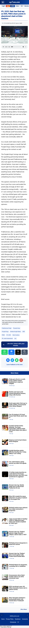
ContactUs (25, 619)
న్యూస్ (3, 6)
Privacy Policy (10, 619)
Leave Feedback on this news (14, 364)
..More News (23, 609)
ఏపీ (22, 6)
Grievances (13, 622)
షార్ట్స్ (8, 6)
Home (3, 619)
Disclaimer (18, 619)
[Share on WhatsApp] (16, 360)
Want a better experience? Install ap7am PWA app (6, 626)
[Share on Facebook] (8, 360)
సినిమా (17, 6)
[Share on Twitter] (12, 360)
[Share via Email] (21, 360)
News (12, 6)
